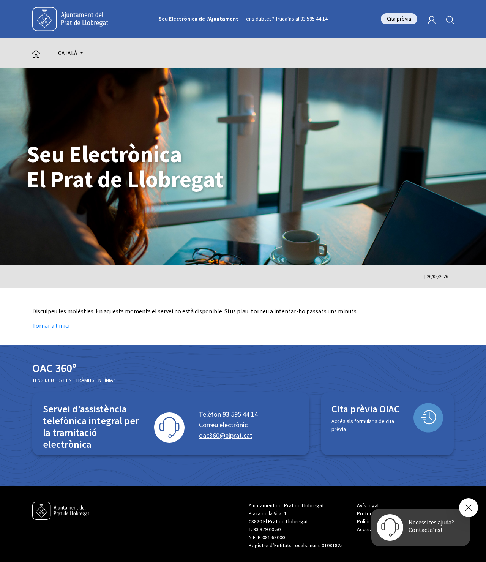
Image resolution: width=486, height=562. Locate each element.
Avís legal (368, 505)
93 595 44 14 (240, 414)
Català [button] (68, 53)
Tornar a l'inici (50, 325)
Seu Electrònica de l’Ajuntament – (243, 18)
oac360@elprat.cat (225, 435)
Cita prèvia (399, 18)
